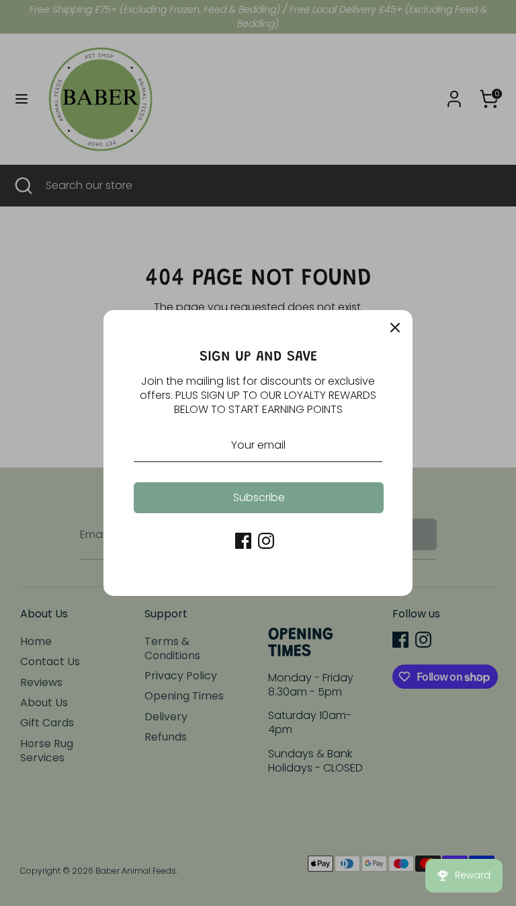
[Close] (395, 327)
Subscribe (259, 497)
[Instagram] (266, 541)
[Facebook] (243, 541)
